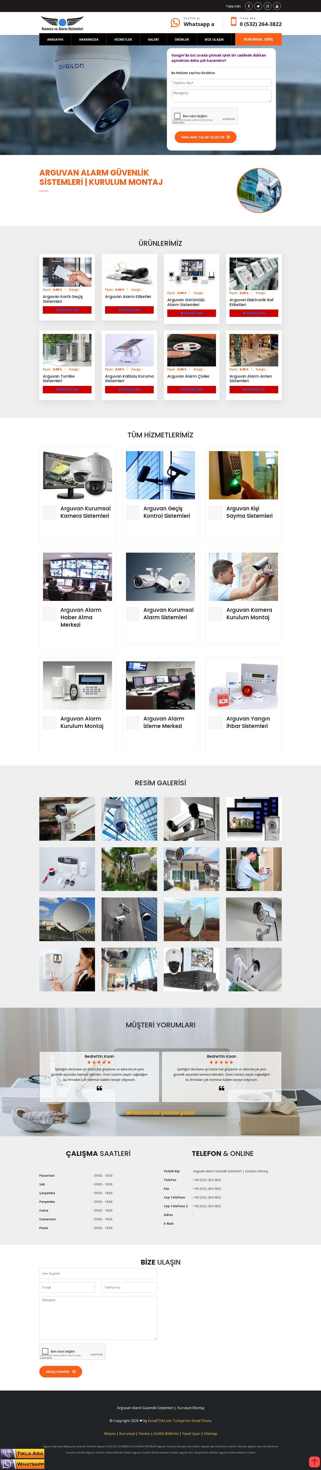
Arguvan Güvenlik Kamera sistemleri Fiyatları (109, 1452)
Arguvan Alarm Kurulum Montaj (81, 722)
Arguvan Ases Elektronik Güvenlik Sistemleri (224, 1446)
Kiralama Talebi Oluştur (202, 137)
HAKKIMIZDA (88, 39)
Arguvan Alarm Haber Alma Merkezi (80, 617)
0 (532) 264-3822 (261, 24)
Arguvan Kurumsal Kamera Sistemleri (85, 512)
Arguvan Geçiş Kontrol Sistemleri (166, 512)
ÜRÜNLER (182, 39)
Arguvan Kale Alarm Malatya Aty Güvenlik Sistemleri (70, 1446)
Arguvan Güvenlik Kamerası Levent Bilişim (179, 1446)
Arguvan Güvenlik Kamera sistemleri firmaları (156, 1452)
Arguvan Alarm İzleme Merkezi (163, 722)
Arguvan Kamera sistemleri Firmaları (237, 1452)
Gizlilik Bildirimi (166, 1433)
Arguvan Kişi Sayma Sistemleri (249, 512)
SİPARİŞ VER (68, 310)
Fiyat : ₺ (52, 289)
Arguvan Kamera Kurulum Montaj (249, 613)
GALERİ (153, 39)
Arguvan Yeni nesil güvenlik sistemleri (198, 1452)
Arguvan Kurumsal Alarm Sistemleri (168, 613)
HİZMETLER (123, 39)
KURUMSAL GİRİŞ (258, 39)
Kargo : (74, 289)
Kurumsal (127, 1433)
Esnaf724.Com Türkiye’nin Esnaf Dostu (180, 1420)
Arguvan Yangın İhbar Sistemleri (248, 722)
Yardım (144, 1433)
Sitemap (210, 1433)
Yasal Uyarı (191, 1433)
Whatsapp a (199, 24)
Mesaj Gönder (58, 1372)
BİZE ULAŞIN (214, 39)
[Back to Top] (314, 1462)
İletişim (110, 1433)
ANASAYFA (55, 39)
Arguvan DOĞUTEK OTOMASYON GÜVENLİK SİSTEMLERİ (127, 1446)
